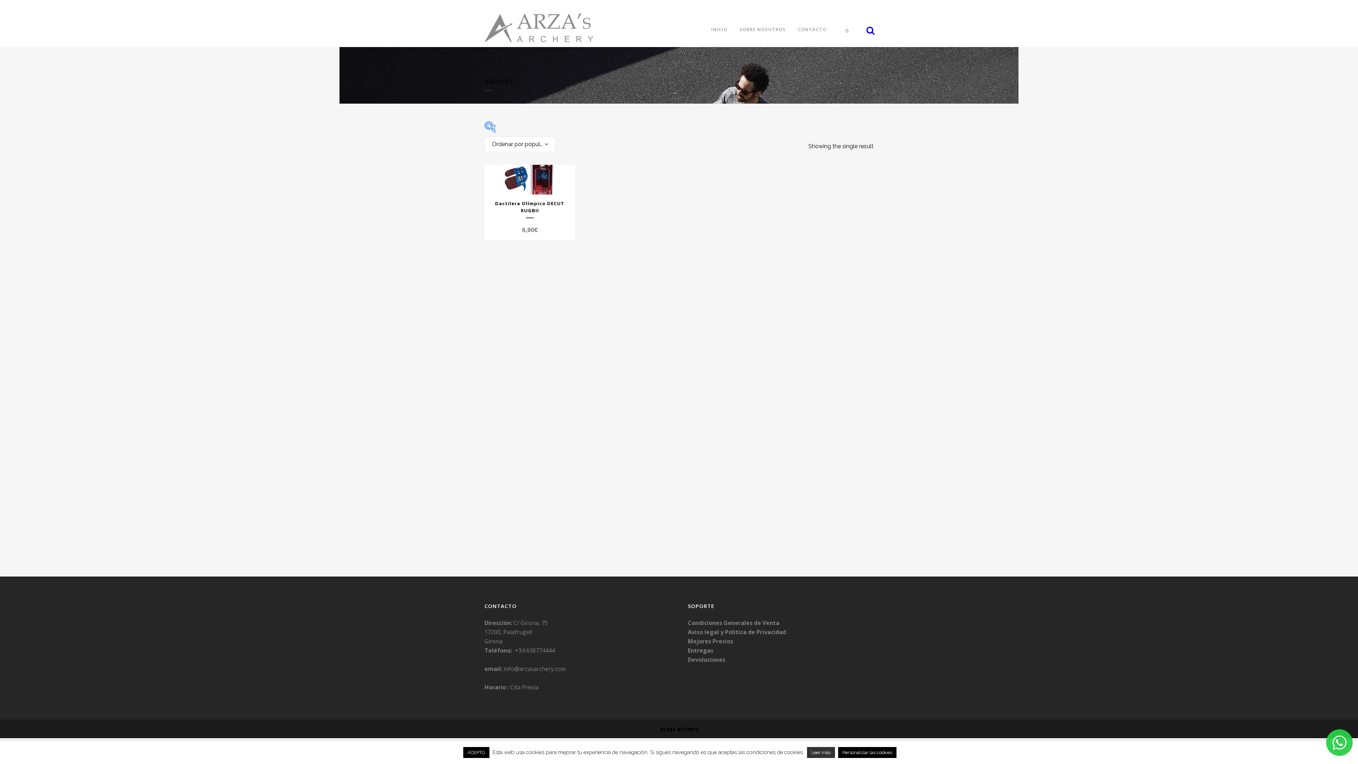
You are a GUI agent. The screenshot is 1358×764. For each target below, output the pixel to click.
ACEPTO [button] (476, 752)
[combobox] (519, 144)
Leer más (821, 752)
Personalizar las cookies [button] (867, 752)
